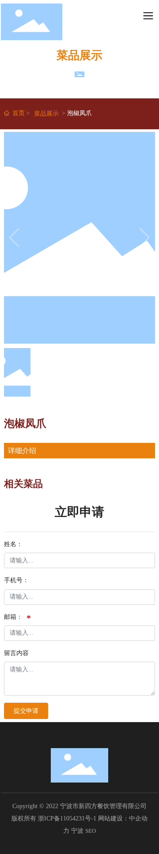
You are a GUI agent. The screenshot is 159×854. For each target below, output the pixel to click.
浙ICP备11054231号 (64, 818)
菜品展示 (46, 113)
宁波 (77, 831)
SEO (90, 831)
